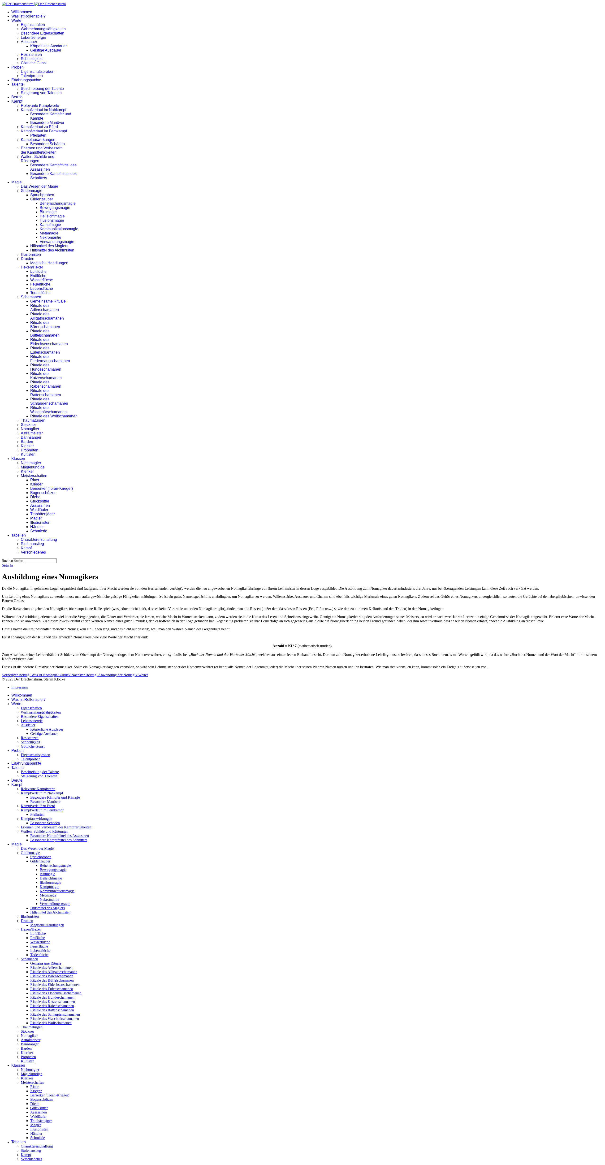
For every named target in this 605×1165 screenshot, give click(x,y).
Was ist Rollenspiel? (28, 16)
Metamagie (49, 233)
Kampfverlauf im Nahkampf (43, 110)
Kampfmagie (50, 225)
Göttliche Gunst (34, 63)
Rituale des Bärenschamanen (45, 324)
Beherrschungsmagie (58, 203)
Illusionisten (31, 254)
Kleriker (27, 446)
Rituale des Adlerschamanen (44, 307)
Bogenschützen (43, 493)
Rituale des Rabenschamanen (45, 384)
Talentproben (32, 76)
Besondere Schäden (47, 144)
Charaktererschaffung (39, 539)
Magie (16, 182)
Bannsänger (31, 437)
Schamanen (31, 297)
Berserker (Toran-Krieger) (51, 488)
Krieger (36, 484)
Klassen (18, 459)
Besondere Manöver (47, 123)
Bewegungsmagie (55, 208)
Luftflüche (38, 271)
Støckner (28, 425)
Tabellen (18, 535)
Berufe (16, 97)
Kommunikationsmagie (59, 229)
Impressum (19, 687)
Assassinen (40, 505)
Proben (17, 67)
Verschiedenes (33, 552)
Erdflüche (38, 276)
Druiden (27, 259)
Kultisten (28, 454)
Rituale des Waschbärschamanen (48, 410)
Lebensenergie (33, 37)
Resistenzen (31, 54)
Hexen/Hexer (32, 267)
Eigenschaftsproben (37, 71)
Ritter (34, 480)
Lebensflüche (41, 288)
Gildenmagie (31, 191)
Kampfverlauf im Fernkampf (44, 131)
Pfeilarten (38, 135)
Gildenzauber (41, 199)
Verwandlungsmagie (57, 242)
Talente (17, 84)
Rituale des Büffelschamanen (45, 333)
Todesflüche (40, 293)
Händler (37, 527)
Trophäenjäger (42, 514)
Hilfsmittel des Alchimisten (52, 250)
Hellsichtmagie (52, 216)
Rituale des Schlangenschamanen (49, 401)
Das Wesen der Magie (39, 186)
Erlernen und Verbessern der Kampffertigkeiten (42, 150)
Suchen (7, 561)
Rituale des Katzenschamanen (46, 376)
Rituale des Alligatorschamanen (47, 316)
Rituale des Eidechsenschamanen (49, 342)
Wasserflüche (41, 280)
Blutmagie (48, 212)
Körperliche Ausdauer (48, 46)
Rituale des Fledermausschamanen (50, 359)
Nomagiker (30, 429)
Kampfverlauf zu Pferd (39, 127)
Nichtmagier (31, 463)
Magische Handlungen (49, 263)
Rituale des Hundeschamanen (45, 367)
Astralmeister (32, 433)
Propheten (29, 450)
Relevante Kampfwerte (40, 106)
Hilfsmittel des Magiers (49, 246)
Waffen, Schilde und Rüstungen (37, 159)
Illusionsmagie (52, 220)
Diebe (35, 497)
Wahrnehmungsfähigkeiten (43, 29)
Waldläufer (39, 510)
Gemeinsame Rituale (48, 301)
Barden (27, 442)
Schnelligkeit (32, 59)
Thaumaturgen (33, 420)
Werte (16, 20)
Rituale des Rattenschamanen (45, 393)
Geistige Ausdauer (45, 50)
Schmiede (38, 531)
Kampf (16, 101)
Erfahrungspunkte (26, 80)
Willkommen (21, 12)
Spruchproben (42, 195)
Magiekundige (33, 467)
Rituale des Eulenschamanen (45, 350)
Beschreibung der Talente (42, 89)
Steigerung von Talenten (41, 93)
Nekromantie (50, 237)
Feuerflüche (40, 284)
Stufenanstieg (32, 544)
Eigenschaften (33, 25)
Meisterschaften (34, 476)
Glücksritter (39, 501)
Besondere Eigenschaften (42, 33)
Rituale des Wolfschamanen (54, 416)
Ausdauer (29, 42)
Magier (36, 518)
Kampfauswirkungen (38, 140)
